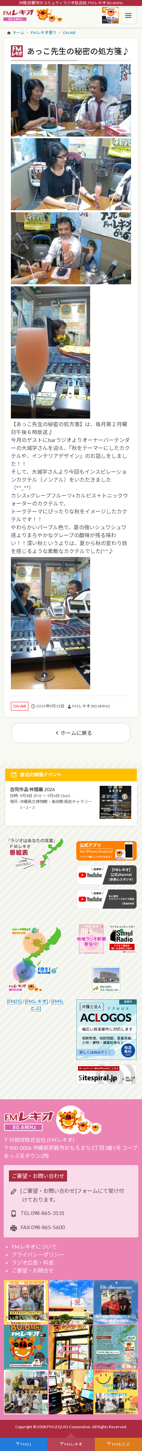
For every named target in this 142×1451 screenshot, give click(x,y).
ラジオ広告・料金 (33, 1262)
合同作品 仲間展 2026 (32, 789)
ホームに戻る (76, 733)
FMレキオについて (34, 1246)
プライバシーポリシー (38, 1254)
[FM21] (14, 1001)
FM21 (26, 1444)
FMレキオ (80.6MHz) (91, 706)
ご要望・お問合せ (33, 1270)
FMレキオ (73, 1444)
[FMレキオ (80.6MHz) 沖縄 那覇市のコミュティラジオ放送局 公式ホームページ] (33, 15)
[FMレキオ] (36, 1001)
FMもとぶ (121, 1444)
